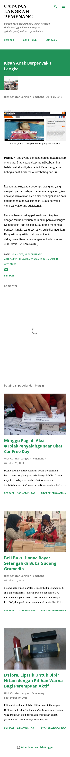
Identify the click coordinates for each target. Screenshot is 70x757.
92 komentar (25, 727)
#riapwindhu (12, 259)
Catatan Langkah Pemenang (18, 12)
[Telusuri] (56, 6)
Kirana (44, 259)
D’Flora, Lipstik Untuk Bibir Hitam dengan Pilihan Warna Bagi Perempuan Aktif (33, 680)
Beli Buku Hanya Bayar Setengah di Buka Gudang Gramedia (30, 563)
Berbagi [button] (9, 275)
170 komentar (26, 610)
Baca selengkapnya (53, 493)
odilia (54, 259)
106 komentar (26, 493)
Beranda (9, 39)
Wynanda (10, 264)
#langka (17, 254)
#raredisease (33, 254)
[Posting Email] (6, 271)
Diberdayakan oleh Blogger (37, 747)
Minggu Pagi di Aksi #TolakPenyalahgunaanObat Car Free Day (33, 446)
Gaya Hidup (30, 39)
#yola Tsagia (30, 259)
